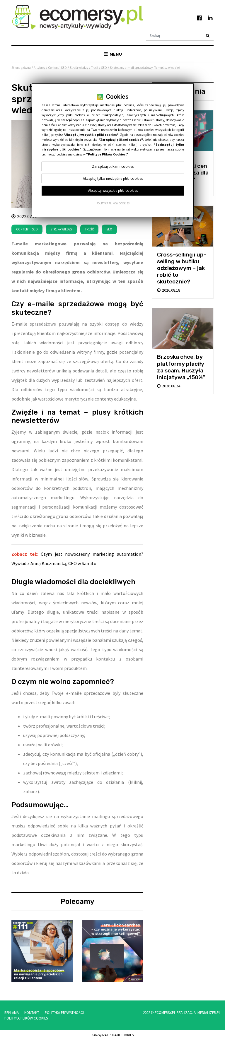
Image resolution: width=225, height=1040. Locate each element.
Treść (89, 229)
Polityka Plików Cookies (26, 1018)
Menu (115, 54)
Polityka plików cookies (112, 203)
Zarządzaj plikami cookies (112, 1035)
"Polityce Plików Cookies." (107, 154)
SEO (109, 229)
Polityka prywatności (64, 1012)
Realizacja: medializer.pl (199, 1012)
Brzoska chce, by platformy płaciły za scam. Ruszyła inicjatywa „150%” (181, 366)
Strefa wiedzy (61, 229)
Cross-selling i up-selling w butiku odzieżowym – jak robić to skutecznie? (181, 268)
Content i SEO (27, 229)
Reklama (11, 1012)
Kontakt (31, 1012)
